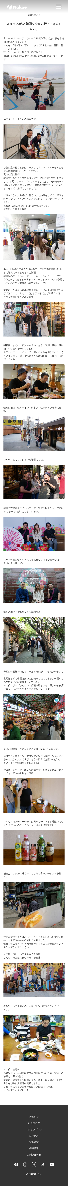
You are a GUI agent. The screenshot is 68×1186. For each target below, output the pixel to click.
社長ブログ (34, 1123)
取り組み (34, 1135)
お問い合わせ (34, 1154)
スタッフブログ (34, 1129)
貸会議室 (34, 1142)
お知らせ (34, 1116)
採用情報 (34, 1148)
